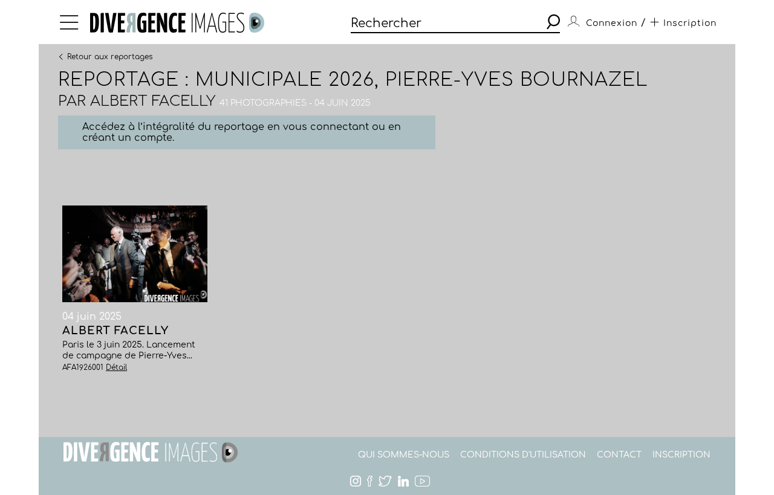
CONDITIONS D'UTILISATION (523, 454)
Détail (116, 367)
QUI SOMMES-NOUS (403, 454)
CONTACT (619, 454)
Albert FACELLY (152, 101)
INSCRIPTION (681, 454)
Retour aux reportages (109, 56)
